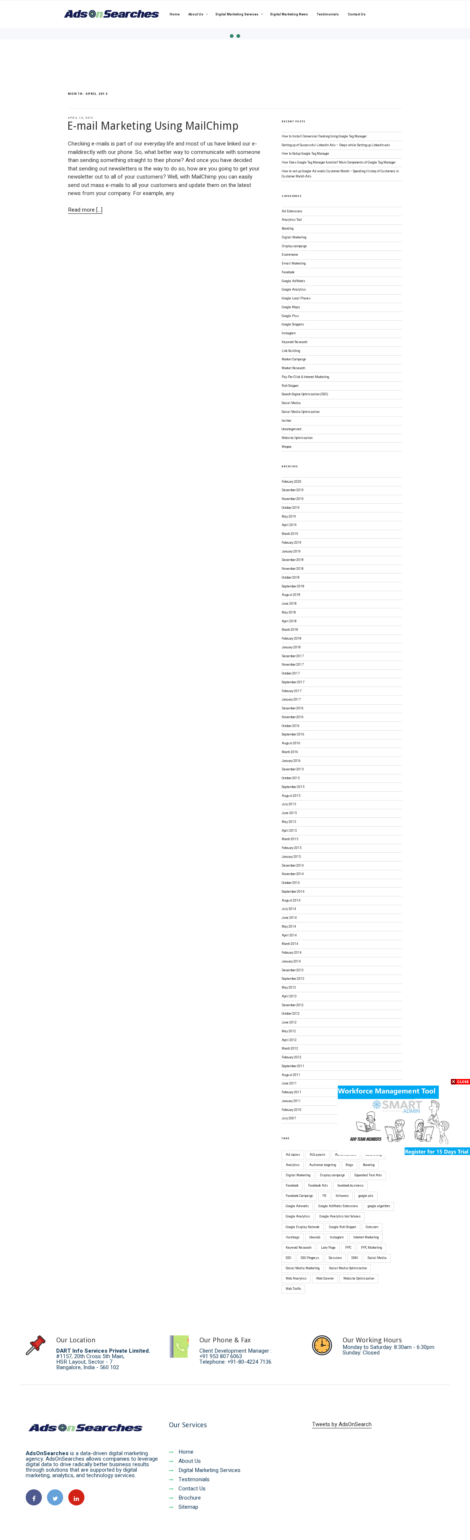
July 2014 (289, 909)
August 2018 (291, 595)
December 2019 (293, 490)
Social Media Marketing (302, 1268)
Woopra (287, 447)
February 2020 (291, 481)
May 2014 (289, 926)
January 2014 (291, 961)
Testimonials (328, 14)
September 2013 (293, 978)
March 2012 (290, 1048)
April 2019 (289, 525)
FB (324, 1196)
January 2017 (291, 699)
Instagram (289, 333)
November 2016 (293, 717)
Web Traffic (293, 1289)
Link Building (291, 351)
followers (342, 1196)
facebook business (350, 1185)
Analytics (293, 1165)
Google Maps (291, 307)
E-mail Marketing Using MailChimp (153, 125)
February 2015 (291, 848)
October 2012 (291, 1013)
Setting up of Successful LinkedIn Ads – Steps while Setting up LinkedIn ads (336, 145)
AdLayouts (317, 1154)
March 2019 (290, 534)
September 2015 (293, 787)
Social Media (291, 403)
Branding (287, 228)
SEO (288, 1258)
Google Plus (290, 316)
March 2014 (290, 944)
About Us (195, 14)
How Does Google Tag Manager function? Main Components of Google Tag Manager (338, 162)
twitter (286, 420)
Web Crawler (325, 1278)
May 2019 (289, 516)
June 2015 (289, 813)
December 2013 (293, 970)
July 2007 (289, 1118)
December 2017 (293, 656)
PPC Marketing (371, 1247)
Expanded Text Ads (368, 1175)
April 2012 (289, 1040)
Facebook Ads (318, 1185)
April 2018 (289, 621)
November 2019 (293, 499)
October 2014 (291, 883)
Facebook (288, 272)
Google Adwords (297, 1206)
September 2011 (293, 1066)
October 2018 (291, 577)
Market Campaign (294, 359)
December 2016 (293, 708)
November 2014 (293, 874)
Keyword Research (294, 342)
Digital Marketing (294, 237)
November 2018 (293, 568)
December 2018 (293, 560)
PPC (348, 1247)
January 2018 (291, 647)
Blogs (349, 1165)
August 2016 (291, 743)
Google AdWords (293, 281)
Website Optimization (297, 438)
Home (175, 14)
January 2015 (291, 856)
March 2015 (290, 839)
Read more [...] (85, 210)
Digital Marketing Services (237, 14)
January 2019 (291, 551)
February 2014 (291, 952)
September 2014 (293, 891)
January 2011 (291, 1101)
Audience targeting (322, 1165)
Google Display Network (302, 1227)
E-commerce (290, 254)
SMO (354, 1258)
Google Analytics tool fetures (340, 1216)
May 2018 (289, 612)
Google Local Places (296, 298)
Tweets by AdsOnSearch (342, 1424)
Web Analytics (296, 1278)
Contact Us (357, 14)
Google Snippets (293, 324)
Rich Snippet (290, 386)
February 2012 (291, 1057)
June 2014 (289, 917)
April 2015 (289, 830)
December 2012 (293, 1005)
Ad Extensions (292, 211)
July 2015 (289, 804)
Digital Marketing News (289, 14)
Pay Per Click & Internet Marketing (305, 377)
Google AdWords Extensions (338, 1206)
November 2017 (293, 664)
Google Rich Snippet (342, 1227)
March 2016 (290, 752)
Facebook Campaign (299, 1196)
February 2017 (291, 691)
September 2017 (293, 682)
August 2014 (291, 900)
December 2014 (293, 865)
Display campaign (294, 246)
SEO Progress (310, 1258)
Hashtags (293, 1237)
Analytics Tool (292, 219)
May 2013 (289, 987)
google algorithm (379, 1206)
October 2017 (291, 673)
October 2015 (291, 778)
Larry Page (328, 1247)
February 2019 (291, 542)
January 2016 (291, 761)
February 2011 (291, 1092)
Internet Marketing (366, 1237)
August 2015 (291, 796)
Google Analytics (294, 289)
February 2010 (291, 1110)
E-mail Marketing (294, 263)
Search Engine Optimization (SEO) (305, 394)
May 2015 (289, 822)
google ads (365, 1196)
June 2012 (289, 1022)
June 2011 (289, 1083)
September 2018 (293, 586)
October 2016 (291, 726)
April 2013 (289, 996)
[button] (232, 36)
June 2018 (289, 603)
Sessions (335, 1258)
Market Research (293, 368)
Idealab (314, 1237)
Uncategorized (291, 429)
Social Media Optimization (300, 412)
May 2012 (289, 1031)
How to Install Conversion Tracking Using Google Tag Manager (324, 136)
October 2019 (291, 507)
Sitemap (187, 1507)
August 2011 (291, 1075)
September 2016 (293, 734)
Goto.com (372, 1227)
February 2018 (291, 638)
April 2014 (289, 935)
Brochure (189, 1498)
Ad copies (293, 1154)
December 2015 (293, 769)
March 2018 (290, 629)
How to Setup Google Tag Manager (305, 153)
